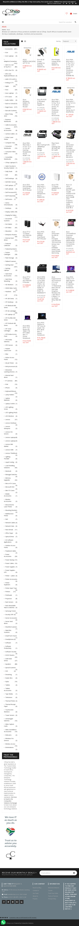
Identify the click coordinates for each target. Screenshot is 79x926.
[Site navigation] (3, 22)
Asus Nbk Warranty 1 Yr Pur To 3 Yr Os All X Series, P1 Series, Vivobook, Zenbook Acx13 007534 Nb (56, 108)
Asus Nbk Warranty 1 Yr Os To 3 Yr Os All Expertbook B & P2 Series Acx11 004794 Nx (71, 106)
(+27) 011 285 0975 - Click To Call (17, 897)
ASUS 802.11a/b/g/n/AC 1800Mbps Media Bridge (43, 146)
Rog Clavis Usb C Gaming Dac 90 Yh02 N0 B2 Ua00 (56, 146)
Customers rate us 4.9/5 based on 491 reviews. (23, 917)
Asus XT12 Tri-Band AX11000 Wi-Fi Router (27, 234)
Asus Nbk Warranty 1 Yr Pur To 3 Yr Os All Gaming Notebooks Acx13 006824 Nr (41, 191)
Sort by (58, 41)
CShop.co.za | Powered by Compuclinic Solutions (19, 923)
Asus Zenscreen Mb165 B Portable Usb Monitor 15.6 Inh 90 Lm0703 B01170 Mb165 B (70, 150)
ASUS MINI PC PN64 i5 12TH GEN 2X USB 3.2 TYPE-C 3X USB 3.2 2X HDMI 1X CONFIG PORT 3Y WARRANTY (41, 285)
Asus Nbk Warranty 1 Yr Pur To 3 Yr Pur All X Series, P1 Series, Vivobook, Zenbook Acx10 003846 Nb (70, 68)
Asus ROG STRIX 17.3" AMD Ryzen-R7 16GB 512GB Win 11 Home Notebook (70, 282)
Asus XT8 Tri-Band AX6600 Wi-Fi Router (56, 187)
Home (4, 30)
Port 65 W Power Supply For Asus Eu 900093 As (41, 63)
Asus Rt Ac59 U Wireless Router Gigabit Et (41, 102)
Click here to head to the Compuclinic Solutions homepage (10, 800)
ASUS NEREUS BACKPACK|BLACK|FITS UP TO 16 (35, 61)
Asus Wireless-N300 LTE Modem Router (26, 103)
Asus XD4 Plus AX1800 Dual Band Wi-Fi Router (27, 187)
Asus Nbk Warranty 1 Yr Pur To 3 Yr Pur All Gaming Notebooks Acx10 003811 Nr (27, 149)
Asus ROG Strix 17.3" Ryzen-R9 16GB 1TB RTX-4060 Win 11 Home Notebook (26, 332)
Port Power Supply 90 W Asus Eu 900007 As (56, 62)
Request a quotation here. (12, 885)
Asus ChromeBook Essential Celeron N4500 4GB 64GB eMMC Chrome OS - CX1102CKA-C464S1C (71, 239)
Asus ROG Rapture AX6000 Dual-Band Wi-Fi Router (41, 235)
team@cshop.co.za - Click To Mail (17, 894)
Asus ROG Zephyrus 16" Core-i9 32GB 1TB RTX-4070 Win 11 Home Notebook (41, 329)
